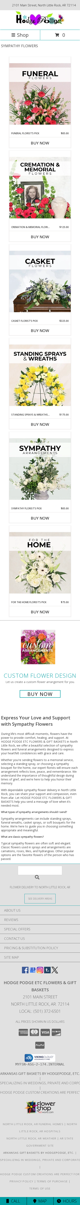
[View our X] (54, 972)
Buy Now (40, 143)
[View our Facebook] (25, 972)
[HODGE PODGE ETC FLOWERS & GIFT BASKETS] (40, 24)
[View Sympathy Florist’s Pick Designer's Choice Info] (40, 469)
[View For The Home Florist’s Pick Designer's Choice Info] (40, 563)
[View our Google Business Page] (32, 972)
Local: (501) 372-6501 (40, 1011)
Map (41, 1201)
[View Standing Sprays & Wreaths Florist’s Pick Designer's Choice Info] (40, 375)
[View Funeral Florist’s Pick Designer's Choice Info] (40, 94)
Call (14, 1201)
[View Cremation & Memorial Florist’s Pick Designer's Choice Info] (40, 188)
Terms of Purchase (52, 1181)
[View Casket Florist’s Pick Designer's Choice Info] (40, 282)
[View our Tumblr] (47, 972)
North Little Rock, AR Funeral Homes (33, 1124)
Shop (23, 34)
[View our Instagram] (40, 972)
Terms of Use (40, 1188)
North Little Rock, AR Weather (31, 1138)
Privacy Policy (21, 1181)
